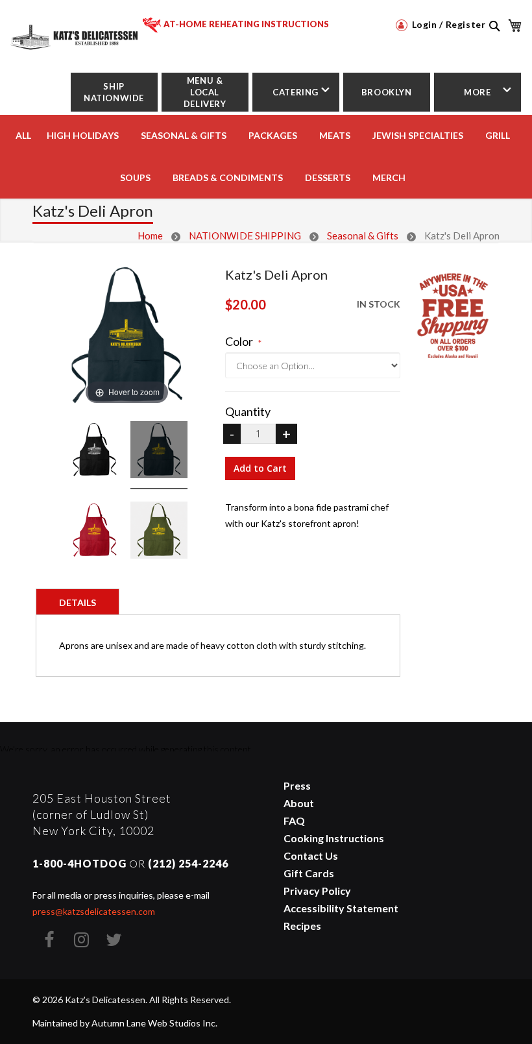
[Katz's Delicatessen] (75, 32)
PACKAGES (272, 135)
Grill (497, 135)
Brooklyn (386, 92)
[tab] (77, 601)
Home (150, 235)
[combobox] (494, 40)
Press (297, 785)
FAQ (294, 820)
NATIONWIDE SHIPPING (245, 235)
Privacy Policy (317, 890)
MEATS (334, 135)
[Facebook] (48, 939)
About (299, 803)
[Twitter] (113, 939)
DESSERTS (327, 177)
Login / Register (447, 24)
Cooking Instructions (334, 838)
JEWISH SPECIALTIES (417, 135)
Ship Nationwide (114, 92)
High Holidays (83, 135)
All (23, 135)
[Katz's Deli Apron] (94, 451)
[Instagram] (81, 939)
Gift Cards (309, 873)
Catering (295, 92)
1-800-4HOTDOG (79, 863)
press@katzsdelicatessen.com (93, 911)
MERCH (388, 177)
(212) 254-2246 (188, 863)
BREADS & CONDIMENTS (228, 177)
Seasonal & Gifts (183, 135)
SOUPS (135, 177)
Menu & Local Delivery (205, 92)
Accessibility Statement (341, 908)
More (477, 92)
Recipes (302, 925)
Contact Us (311, 855)
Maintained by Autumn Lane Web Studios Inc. (124, 1022)
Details (77, 602)
